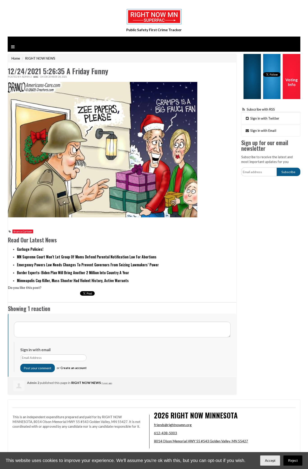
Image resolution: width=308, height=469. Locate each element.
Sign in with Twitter (264, 118)
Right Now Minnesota (204, 415)
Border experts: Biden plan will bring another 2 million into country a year (73, 272)
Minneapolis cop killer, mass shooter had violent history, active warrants (73, 280)
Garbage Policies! (30, 249)
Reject (293, 460)
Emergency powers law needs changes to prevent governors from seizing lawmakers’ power (88, 264)
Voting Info (291, 82)
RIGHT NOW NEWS (40, 58)
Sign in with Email (263, 130)
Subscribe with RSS (261, 109)
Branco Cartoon (23, 231)
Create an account (73, 368)
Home (15, 58)
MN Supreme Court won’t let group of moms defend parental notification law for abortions (86, 257)
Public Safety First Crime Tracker (154, 30)
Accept (270, 460)
